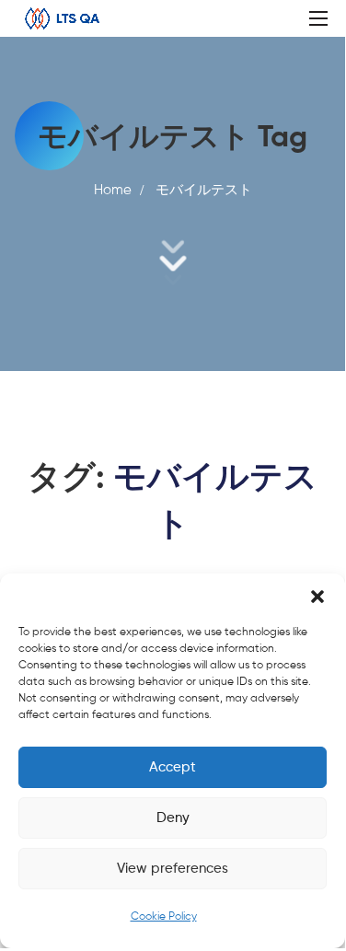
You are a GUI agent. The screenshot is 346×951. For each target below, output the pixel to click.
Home (113, 190)
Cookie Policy (164, 916)
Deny (173, 818)
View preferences (172, 869)
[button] (317, 596)
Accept (172, 767)
